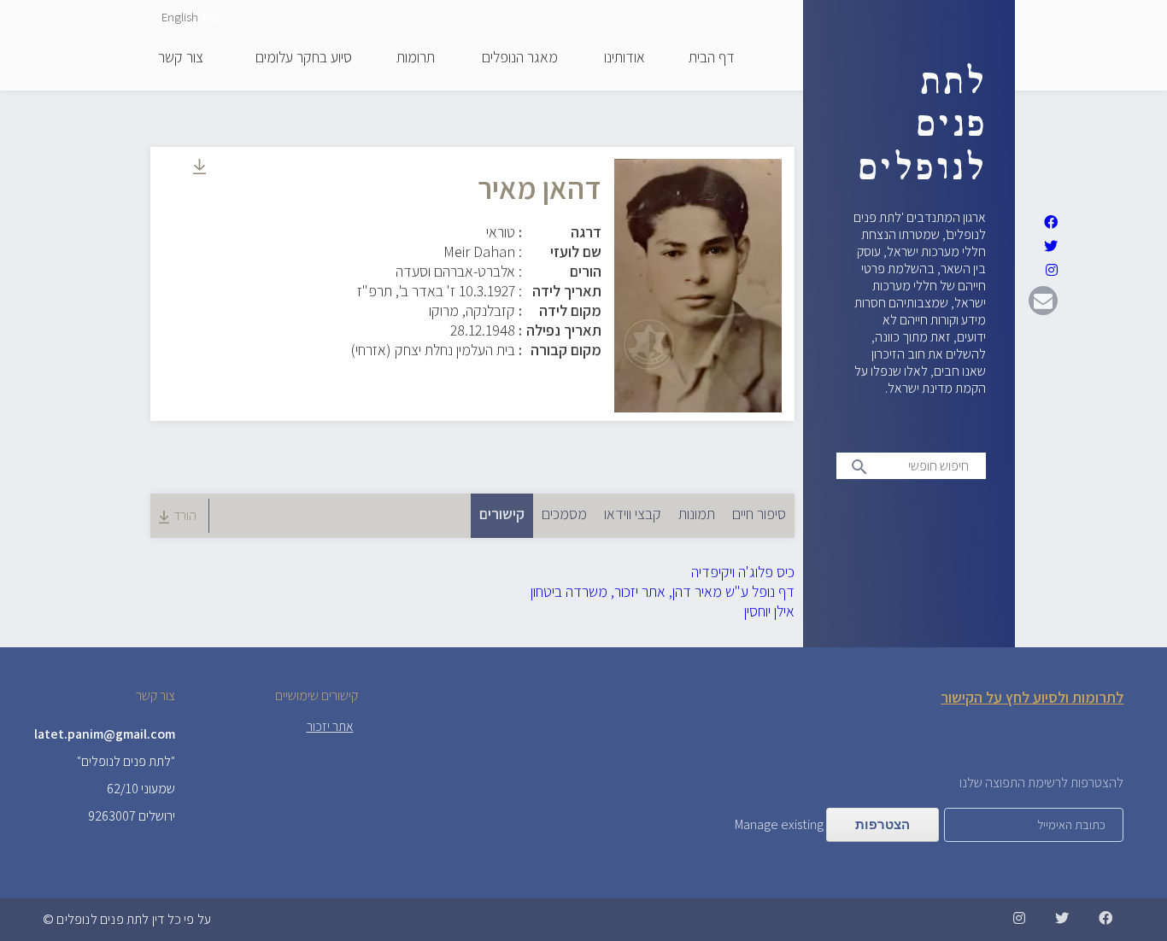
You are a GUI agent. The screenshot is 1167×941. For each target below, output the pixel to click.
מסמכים (564, 513)
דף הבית (712, 58)
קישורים (498, 513)
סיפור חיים (759, 513)
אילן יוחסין (769, 611)
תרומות (415, 58)
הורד (184, 515)
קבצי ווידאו (632, 513)
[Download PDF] (199, 168)
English (179, 17)
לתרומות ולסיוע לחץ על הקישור (1032, 697)
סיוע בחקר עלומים (303, 58)
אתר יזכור (330, 726)
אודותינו (624, 58)
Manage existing (779, 824)
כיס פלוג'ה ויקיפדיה (743, 572)
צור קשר (180, 58)
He (209, 17)
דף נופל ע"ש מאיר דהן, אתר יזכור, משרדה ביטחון (663, 591)
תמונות (696, 513)
